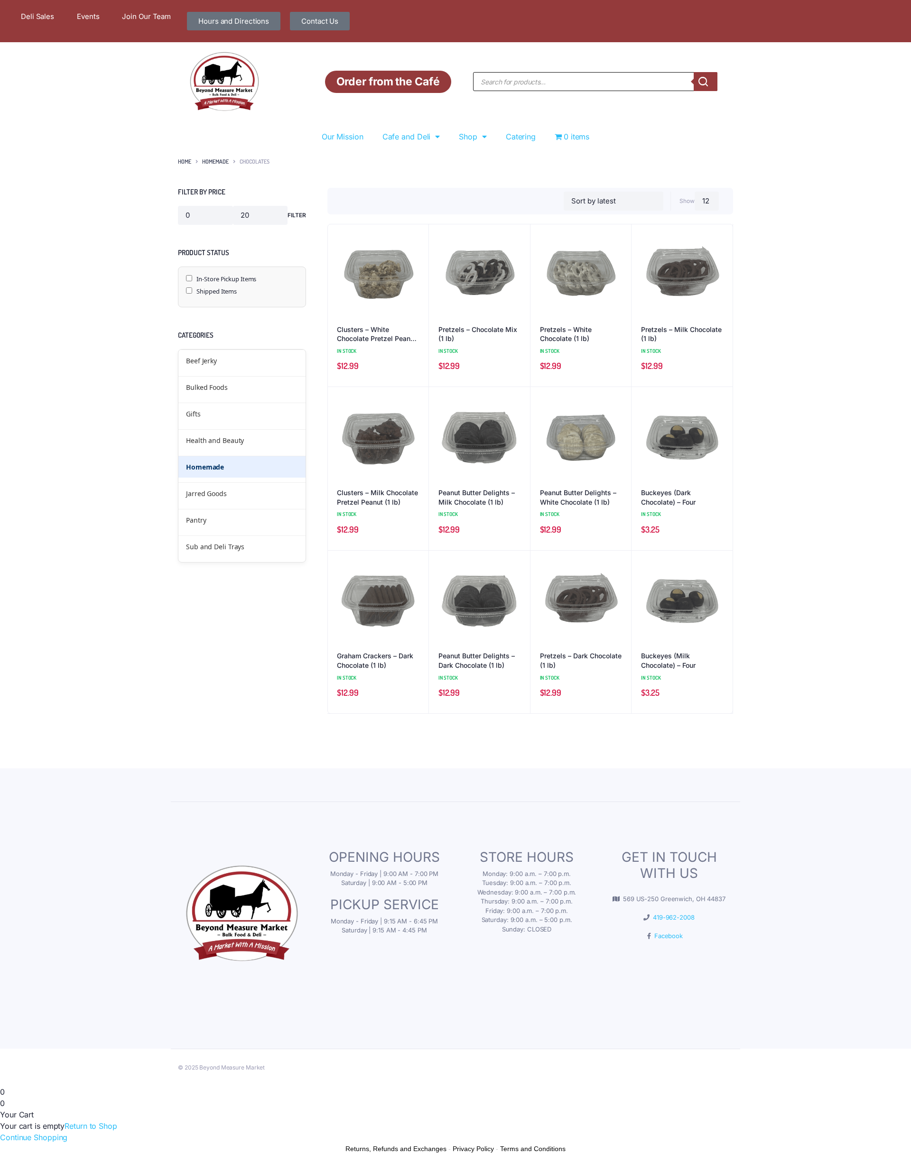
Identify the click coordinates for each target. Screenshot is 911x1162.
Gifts (193, 413)
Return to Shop (91, 1126)
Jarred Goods (206, 493)
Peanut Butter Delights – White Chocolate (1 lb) (578, 497)
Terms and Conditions (533, 1149)
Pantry (196, 520)
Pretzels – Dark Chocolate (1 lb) (581, 660)
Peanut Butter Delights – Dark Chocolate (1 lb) (476, 660)
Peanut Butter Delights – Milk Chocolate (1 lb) (476, 497)
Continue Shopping (33, 1137)
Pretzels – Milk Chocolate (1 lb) (681, 334)
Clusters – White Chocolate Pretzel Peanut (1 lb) (377, 334)
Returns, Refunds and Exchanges (395, 1149)
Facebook (667, 936)
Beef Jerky (201, 360)
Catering (521, 136)
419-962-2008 (672, 917)
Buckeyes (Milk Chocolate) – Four (668, 660)
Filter (297, 215)
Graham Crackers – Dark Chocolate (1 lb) (375, 660)
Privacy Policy (473, 1149)
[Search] (705, 81)
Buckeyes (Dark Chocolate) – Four (668, 497)
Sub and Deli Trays (215, 546)
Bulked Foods (207, 387)
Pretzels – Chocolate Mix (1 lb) (477, 334)
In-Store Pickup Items (226, 279)
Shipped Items (216, 291)
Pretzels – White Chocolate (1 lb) (566, 334)
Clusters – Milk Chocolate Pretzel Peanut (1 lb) (377, 497)
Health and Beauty (215, 440)
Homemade (215, 161)
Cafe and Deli (406, 136)
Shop (468, 136)
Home (184, 161)
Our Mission (342, 136)
